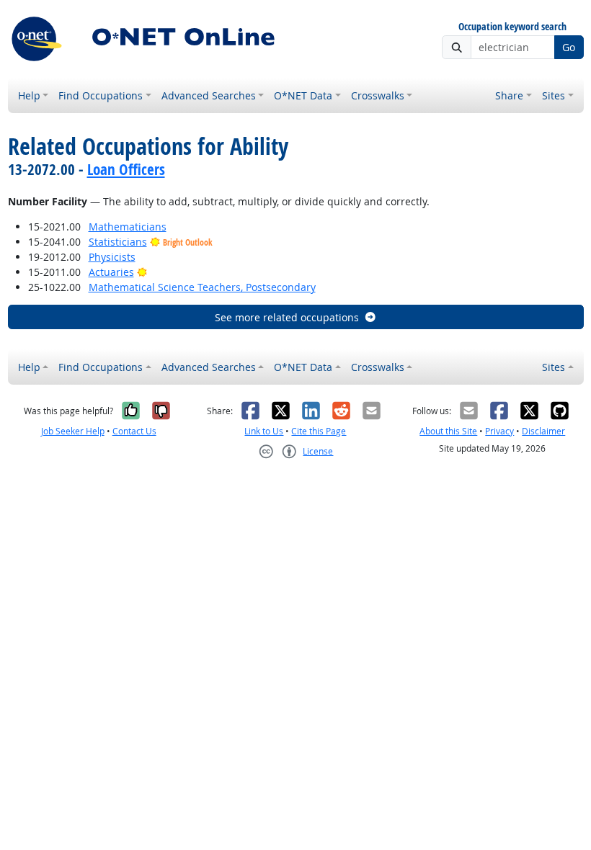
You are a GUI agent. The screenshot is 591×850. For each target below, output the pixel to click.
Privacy (499, 431)
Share (509, 95)
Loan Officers (126, 169)
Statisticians (118, 242)
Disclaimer (543, 431)
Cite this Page (318, 431)
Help (29, 95)
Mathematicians (127, 226)
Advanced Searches (208, 95)
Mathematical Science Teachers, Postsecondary (202, 287)
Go (568, 47)
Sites (553, 95)
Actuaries (111, 272)
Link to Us (263, 431)
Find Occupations (100, 95)
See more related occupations (287, 317)
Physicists (112, 257)
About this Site (448, 431)
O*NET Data (303, 95)
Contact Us (134, 431)
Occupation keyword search (512, 27)
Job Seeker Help (73, 431)
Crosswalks (377, 95)
